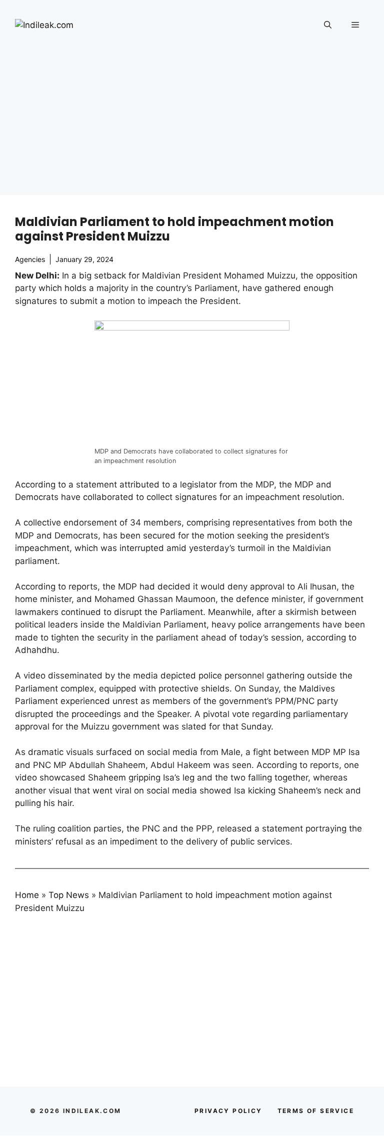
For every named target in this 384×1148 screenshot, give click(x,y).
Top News (68, 895)
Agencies (30, 259)
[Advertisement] (192, 125)
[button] (328, 25)
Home (27, 895)
